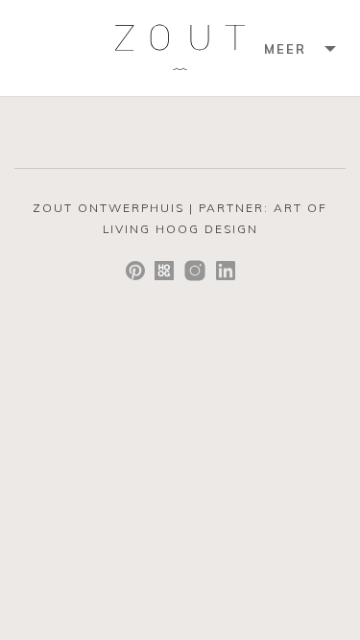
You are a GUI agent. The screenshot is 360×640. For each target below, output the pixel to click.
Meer (285, 49)
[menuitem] (298, 48)
